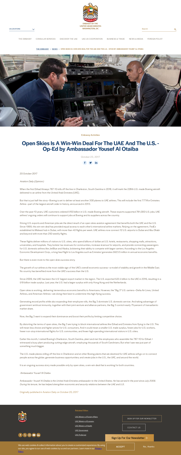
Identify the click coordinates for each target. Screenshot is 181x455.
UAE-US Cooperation (92, 38)
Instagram (29, 435)
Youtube (34, 435)
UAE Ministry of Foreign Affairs (86, 417)
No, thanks (149, 446)
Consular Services (46, 38)
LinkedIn (38, 435)
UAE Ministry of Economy (84, 421)
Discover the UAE (69, 38)
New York (11, 40)
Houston (11, 31)
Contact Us (133, 427)
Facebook (20, 435)
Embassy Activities (90, 134)
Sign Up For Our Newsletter (128, 438)
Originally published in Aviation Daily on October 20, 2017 (49, 392)
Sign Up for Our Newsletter (142, 418)
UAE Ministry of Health (83, 426)
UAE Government (81, 430)
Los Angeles (13, 36)
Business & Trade (116, 38)
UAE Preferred (80, 435)
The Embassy (25, 38)
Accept (120, 446)
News (55, 49)
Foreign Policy (155, 38)
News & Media (136, 38)
